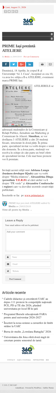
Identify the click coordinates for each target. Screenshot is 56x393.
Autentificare (19, 388)
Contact (11, 360)
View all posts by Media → (17, 209)
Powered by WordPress (33, 388)
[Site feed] (16, 11)
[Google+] (13, 11)
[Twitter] (9, 11)
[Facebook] (5, 11)
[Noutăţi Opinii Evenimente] (28, 20)
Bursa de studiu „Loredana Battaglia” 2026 (27, 331)
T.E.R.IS (21, 180)
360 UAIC (12, 385)
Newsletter (38, 360)
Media (7, 56)
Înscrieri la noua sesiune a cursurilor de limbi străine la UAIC (28, 324)
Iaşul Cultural (24, 360)
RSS (47, 360)
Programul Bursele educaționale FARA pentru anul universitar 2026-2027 (25, 315)
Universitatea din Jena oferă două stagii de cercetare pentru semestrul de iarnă (27, 338)
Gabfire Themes (48, 388)
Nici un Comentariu (31, 56)
